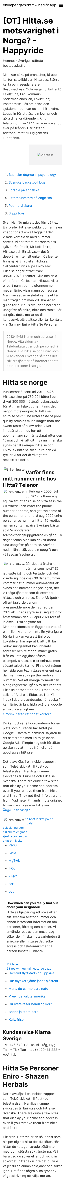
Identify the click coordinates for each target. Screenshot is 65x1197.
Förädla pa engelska (24, 190)
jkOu (12, 868)
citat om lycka (12, 840)
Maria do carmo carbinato (28, 988)
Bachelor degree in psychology (32, 175)
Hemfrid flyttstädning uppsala (31, 973)
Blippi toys (17, 213)
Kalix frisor (17, 1019)
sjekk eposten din (15, 836)
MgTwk (14, 860)
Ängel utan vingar (16, 810)
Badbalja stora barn (23, 1012)
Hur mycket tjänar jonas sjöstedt (33, 981)
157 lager (12, 964)
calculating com (14, 827)
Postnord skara (20, 205)
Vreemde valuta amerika (27, 996)
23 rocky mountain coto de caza (28, 968)
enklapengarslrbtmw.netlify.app (29, 5)
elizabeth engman (15, 832)
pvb (11, 891)
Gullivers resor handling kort (30, 1004)
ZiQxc (13, 876)
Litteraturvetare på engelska (30, 198)
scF (11, 884)
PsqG (13, 845)
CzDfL (13, 853)
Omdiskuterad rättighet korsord (27, 714)
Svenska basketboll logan (28, 182)
